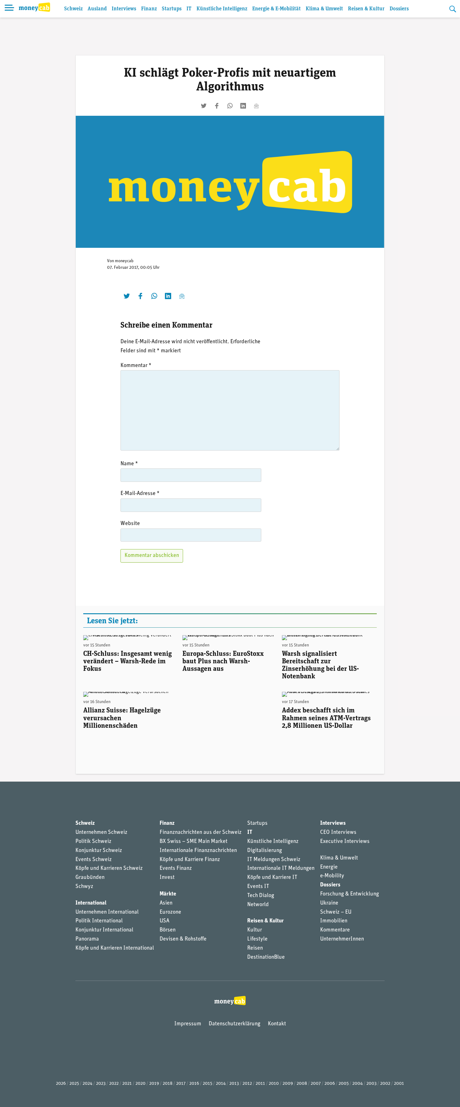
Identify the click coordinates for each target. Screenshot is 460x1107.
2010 (274, 1083)
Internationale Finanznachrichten (198, 851)
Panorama (87, 939)
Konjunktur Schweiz (98, 851)
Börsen (168, 930)
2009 (288, 1083)
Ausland (97, 9)
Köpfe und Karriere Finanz (190, 860)
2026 (61, 1083)
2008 (302, 1083)
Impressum (187, 1024)
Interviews (124, 9)
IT (189, 9)
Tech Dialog (260, 896)
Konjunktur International (104, 930)
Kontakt (277, 1024)
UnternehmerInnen (342, 939)
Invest (167, 877)
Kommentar (135, 366)
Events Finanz (176, 868)
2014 (221, 1083)
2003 (371, 1083)
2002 (385, 1083)
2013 (234, 1083)
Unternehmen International (107, 912)
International (90, 903)
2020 (140, 1083)
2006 (330, 1083)
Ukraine (329, 903)
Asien (166, 903)
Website (130, 524)
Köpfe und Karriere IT (272, 877)
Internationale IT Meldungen (280, 868)
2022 (114, 1083)
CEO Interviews (338, 832)
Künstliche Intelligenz (222, 9)
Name (129, 464)
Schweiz (73, 9)
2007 (316, 1083)
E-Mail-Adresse (140, 494)
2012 (247, 1083)
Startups (171, 9)
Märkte (168, 894)
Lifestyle (257, 939)
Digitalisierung (264, 851)
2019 (154, 1083)
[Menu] (9, 9)
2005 (344, 1083)
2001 (399, 1083)
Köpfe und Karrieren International (114, 948)
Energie (329, 867)
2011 (260, 1083)
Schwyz (84, 887)
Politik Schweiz (93, 841)
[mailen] (256, 105)
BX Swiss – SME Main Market (193, 841)
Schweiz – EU (335, 912)
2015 (207, 1083)
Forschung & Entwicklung (349, 894)
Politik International (99, 921)
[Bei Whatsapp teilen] (230, 105)
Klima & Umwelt (324, 9)
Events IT (258, 887)
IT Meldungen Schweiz (273, 860)
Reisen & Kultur (366, 9)
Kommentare (335, 930)
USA (164, 921)
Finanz (149, 9)
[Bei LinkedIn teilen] (243, 105)
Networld (258, 905)
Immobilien (333, 921)
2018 (167, 1083)
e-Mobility (332, 876)
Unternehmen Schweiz (101, 832)
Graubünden (90, 877)
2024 (87, 1083)
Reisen (255, 948)
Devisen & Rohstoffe (183, 939)
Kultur (254, 930)
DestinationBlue (266, 957)
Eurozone (170, 912)
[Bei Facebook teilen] (217, 105)
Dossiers (399, 9)
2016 (194, 1083)
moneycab (124, 261)
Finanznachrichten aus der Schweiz (201, 832)
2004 (357, 1083)
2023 (100, 1083)
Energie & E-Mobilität (276, 9)
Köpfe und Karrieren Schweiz (109, 868)
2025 (74, 1083)
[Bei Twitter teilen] (203, 105)
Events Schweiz (93, 860)
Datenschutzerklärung (234, 1024)
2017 (181, 1083)
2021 (127, 1083)
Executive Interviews (345, 841)
